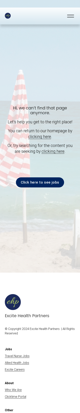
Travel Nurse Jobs (17, 356)
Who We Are (13, 390)
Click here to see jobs (40, 182)
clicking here (39, 136)
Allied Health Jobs (17, 363)
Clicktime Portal (15, 396)
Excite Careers (15, 369)
